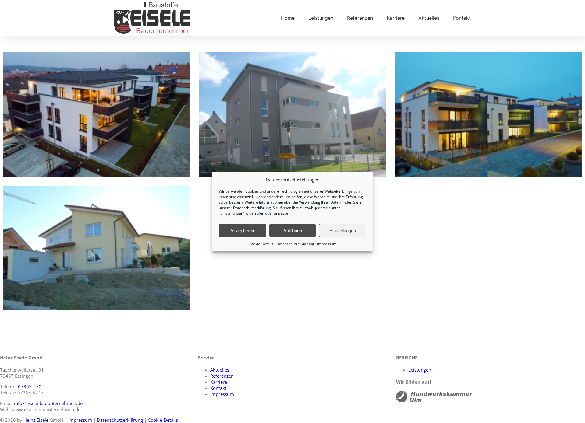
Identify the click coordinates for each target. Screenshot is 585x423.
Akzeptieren (242, 230)
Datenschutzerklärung (252, 207)
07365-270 (29, 386)
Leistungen (419, 370)
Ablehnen (292, 230)
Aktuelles (219, 370)
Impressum (326, 243)
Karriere (218, 382)
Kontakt (218, 388)
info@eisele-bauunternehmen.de (48, 403)
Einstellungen (342, 230)
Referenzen (222, 376)
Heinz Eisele (35, 420)
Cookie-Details (261, 243)
